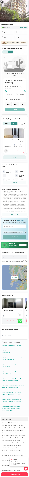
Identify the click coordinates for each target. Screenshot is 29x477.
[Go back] (2, 2)
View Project (10, 321)
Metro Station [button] (19, 261)
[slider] (6, 91)
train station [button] (8, 261)
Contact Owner (16, 151)
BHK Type (21, 123)
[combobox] (16, 257)
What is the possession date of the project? (13, 232)
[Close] (26, 459)
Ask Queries (14, 236)
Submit (15, 109)
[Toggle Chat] (26, 469)
